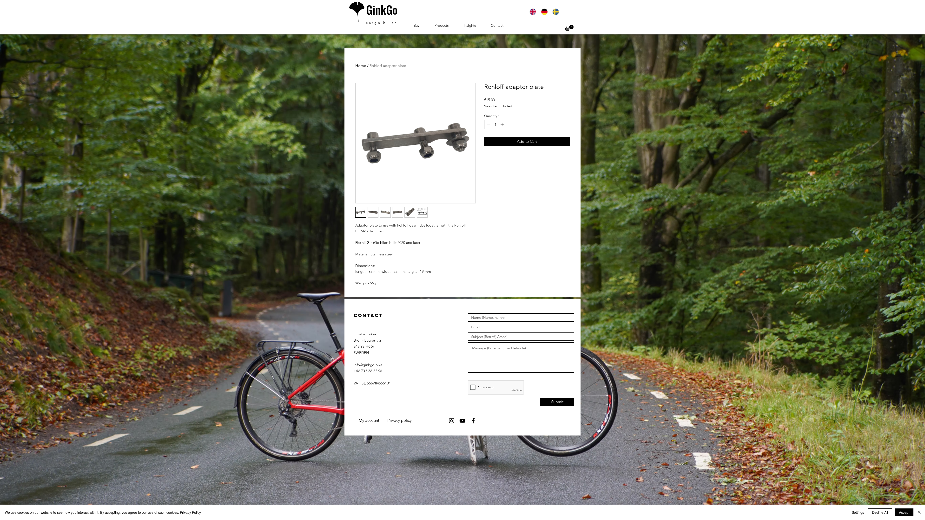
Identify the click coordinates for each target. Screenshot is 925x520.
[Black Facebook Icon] (473, 420)
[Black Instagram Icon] (451, 420)
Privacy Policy (190, 512)
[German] (544, 12)
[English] (532, 12)
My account (369, 420)
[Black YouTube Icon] (462, 420)
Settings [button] (858, 512)
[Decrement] (488, 124)
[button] (569, 28)
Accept (904, 512)
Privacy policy (399, 420)
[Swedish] (555, 12)
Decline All (880, 512)
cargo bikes (382, 22)
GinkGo (381, 9)
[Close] (919, 512)
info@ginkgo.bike (368, 365)
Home (360, 65)
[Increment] (503, 124)
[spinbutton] (495, 124)
